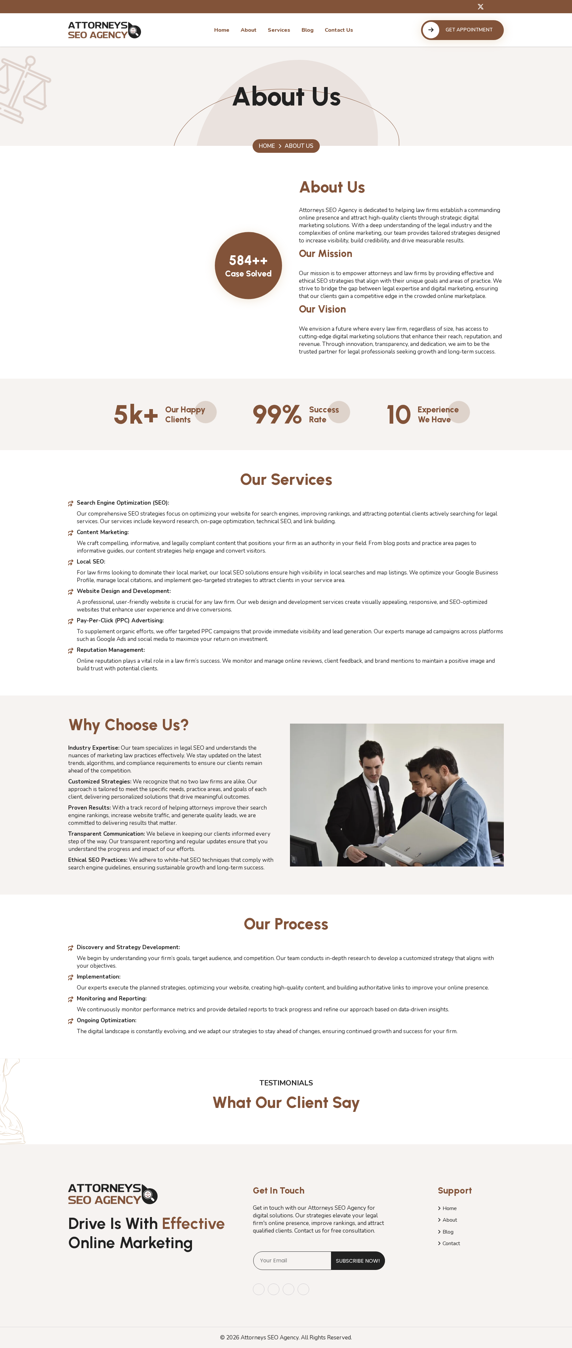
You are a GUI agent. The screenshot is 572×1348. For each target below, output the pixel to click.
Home (450, 1208)
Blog (448, 1232)
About (450, 1220)
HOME (267, 146)
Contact (451, 1243)
